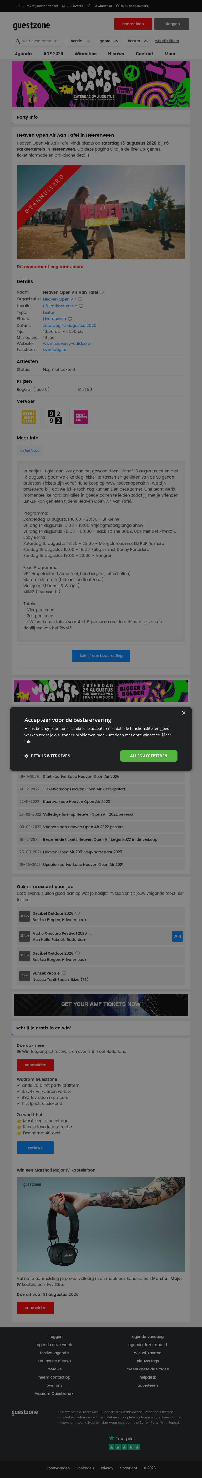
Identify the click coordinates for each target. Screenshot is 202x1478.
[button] (47, 755)
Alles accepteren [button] (148, 755)
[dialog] (101, 739)
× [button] (183, 713)
